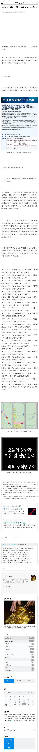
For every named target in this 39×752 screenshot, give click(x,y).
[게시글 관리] (11, 537)
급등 (25, 718)
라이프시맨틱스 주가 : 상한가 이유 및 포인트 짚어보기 (17, 548)
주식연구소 (8, 718)
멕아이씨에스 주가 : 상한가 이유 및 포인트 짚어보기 (16, 558)
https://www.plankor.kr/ (10, 506)
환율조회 (13, 718)
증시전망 (11, 716)
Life (19, 659)
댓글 (2, 568)
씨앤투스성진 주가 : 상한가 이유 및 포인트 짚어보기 (16, 562)
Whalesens (19, 638)
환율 (22, 716)
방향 (22, 718)
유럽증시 (21, 720)
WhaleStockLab (6, 544)
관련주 (25, 720)
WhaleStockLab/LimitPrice (7, 12)
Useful (19, 667)
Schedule (19, 651)
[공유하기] (8, 537)
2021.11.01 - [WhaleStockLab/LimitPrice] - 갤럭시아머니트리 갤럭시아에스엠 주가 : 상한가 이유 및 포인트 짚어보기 (19, 387)
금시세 (7, 716)
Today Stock (19, 643)
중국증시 (16, 720)
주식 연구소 (19, 3)
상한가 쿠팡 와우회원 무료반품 (14, 523)
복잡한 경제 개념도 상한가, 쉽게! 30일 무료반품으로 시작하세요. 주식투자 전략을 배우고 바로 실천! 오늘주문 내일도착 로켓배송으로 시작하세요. (19, 526)
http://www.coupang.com (11, 520)
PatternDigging (19, 654)
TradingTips (19, 649)
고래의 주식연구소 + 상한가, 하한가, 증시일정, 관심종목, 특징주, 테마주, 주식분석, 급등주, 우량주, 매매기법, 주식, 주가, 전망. (15, 580)
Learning (19, 657)
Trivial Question (19, 665)
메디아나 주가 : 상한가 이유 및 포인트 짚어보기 (15, 556)
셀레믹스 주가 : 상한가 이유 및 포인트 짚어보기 (15, 554)
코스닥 (28, 720)
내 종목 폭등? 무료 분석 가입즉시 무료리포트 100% (13, 509)
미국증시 (31, 716)
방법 (17, 718)
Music (19, 662)
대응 (13, 714)
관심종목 (9, 714)
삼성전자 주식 (22, 714)
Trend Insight (19, 670)
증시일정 (29, 714)
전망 (20, 716)
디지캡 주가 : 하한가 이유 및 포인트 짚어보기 (14, 560)
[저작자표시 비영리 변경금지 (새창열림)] (23, 537)
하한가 (5, 714)
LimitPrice (14, 544)
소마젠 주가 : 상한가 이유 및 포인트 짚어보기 (14, 552)
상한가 (11, 720)
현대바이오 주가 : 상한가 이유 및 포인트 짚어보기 (19, 8)
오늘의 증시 (7, 720)
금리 (20, 718)
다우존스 (16, 716)
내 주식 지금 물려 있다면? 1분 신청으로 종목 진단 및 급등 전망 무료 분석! (13, 513)
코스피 (33, 718)
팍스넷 (17, 714)
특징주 (32, 720)
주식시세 (29, 718)
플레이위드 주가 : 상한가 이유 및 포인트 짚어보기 (15, 550)
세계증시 (26, 716)
